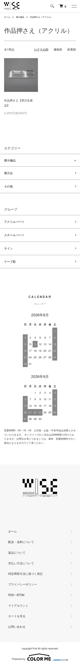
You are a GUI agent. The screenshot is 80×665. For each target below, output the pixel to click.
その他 (8, 186)
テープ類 (10, 261)
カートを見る (16, 616)
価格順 (58, 49)
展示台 (8, 173)
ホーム (7, 17)
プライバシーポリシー (22, 584)
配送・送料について (21, 542)
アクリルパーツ (14, 222)
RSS (11, 595)
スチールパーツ (14, 235)
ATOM (20, 595)
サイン (8, 248)
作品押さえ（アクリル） (41, 17)
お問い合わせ (16, 626)
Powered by (18, 658)
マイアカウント (18, 605)
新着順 (71, 49)
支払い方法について (21, 563)
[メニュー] (74, 6)
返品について (16, 552)
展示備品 (20, 17)
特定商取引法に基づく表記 (25, 573)
